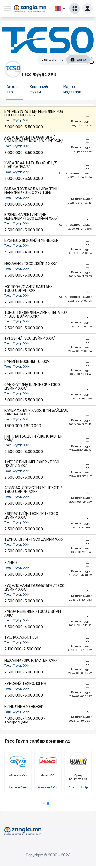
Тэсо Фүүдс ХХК (16, 120)
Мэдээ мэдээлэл (72, 89)
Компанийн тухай (39, 89)
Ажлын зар (12, 89)
